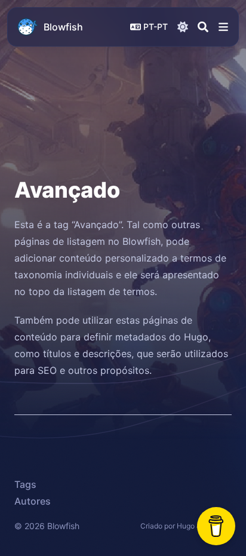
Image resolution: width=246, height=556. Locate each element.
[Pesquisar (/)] (203, 26)
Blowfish (63, 27)
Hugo (186, 525)
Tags (25, 484)
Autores (32, 501)
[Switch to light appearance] (182, 26)
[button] (223, 26)
